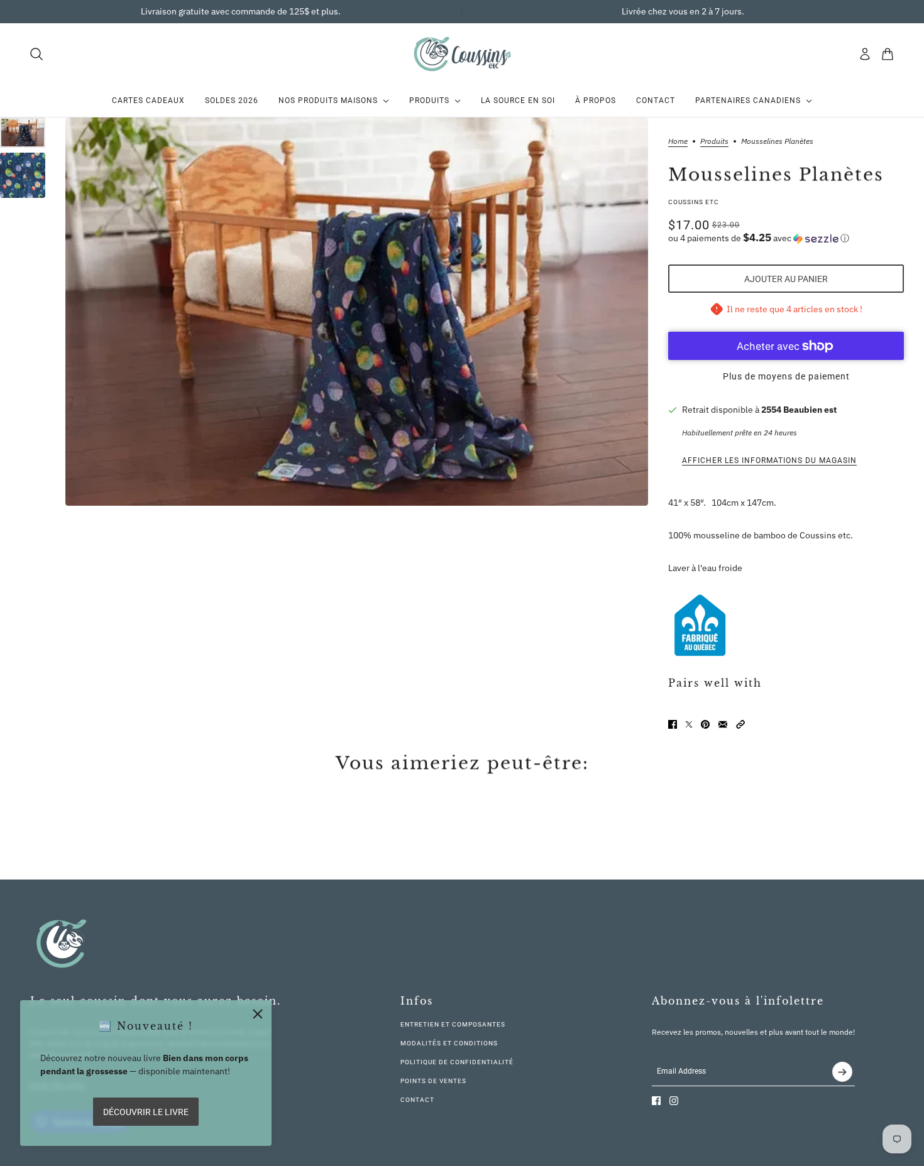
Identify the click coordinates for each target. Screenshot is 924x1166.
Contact (417, 1099)
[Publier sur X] (689, 724)
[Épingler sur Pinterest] (705, 724)
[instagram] (674, 1101)
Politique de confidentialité (457, 1062)
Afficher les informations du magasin (769, 460)
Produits (714, 142)
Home (678, 142)
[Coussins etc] (462, 53)
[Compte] (865, 54)
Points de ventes (433, 1080)
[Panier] (887, 54)
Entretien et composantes (452, 1024)
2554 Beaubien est (799, 409)
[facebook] (656, 1101)
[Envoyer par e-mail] (723, 724)
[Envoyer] (842, 1072)
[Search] (36, 54)
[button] (786, 238)
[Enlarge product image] (356, 311)
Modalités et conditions (449, 1043)
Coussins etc (693, 202)
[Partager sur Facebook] (672, 724)
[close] (257, 1014)
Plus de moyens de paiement (786, 376)
